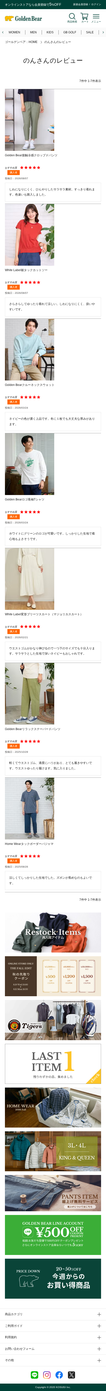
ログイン (96, 4)
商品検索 (72, 21)
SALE (90, 32)
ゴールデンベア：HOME (21, 42)
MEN (33, 32)
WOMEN (14, 32)
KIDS (50, 32)
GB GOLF (69, 32)
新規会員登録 (80, 4)
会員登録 (40, 4)
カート (85, 21)
